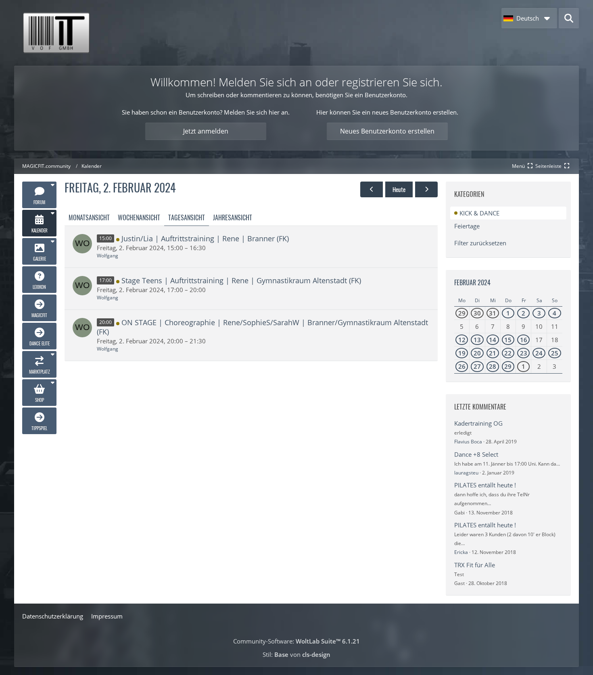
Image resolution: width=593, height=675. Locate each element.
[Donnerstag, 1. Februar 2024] (371, 189)
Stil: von (296, 654)
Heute (399, 189)
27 (477, 366)
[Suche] (569, 18)
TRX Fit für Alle (474, 565)
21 (492, 353)
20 (477, 353)
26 (462, 366)
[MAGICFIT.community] (56, 33)
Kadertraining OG (478, 423)
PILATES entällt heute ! (485, 485)
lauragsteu (466, 472)
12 (462, 340)
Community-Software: (296, 641)
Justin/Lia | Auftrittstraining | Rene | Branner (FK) (205, 238)
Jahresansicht (232, 217)
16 (523, 340)
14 (492, 340)
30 (477, 313)
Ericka (461, 552)
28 (492, 366)
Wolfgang (107, 255)
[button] (529, 18)
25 (554, 353)
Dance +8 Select (476, 454)
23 (523, 353)
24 (539, 353)
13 (477, 340)
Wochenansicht (139, 217)
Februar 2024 (472, 282)
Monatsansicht (89, 217)
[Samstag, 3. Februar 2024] (426, 189)
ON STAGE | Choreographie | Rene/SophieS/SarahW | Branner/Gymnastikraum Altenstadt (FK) (262, 327)
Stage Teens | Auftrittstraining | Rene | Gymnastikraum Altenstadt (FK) (241, 280)
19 (462, 353)
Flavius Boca (468, 441)
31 (492, 313)
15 (508, 340)
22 (508, 353)
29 (462, 313)
